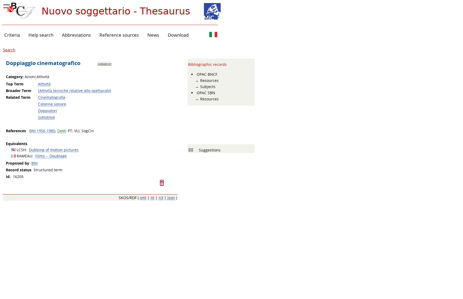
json (171, 197)
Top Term (15, 83)
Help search (40, 35)
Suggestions (209, 150)
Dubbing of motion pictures (54, 149)
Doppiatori (47, 110)
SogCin (87, 130)
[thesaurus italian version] (213, 35)
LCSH (21, 149)
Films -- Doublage (51, 155)
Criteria (12, 35)
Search (9, 49)
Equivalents (16, 143)
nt (152, 197)
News (153, 35)
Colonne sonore (52, 104)
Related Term (18, 97)
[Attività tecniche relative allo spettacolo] (74, 90)
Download (178, 35)
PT (70, 130)
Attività (44, 83)
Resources (209, 80)
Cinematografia (51, 97)
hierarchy (104, 63)
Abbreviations (76, 35)
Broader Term (18, 90)
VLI (76, 130)
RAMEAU (24, 155)
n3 (161, 197)
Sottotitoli (46, 117)
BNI (34, 163)
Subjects (207, 86)
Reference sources (119, 35)
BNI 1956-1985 (42, 130)
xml (143, 197)
